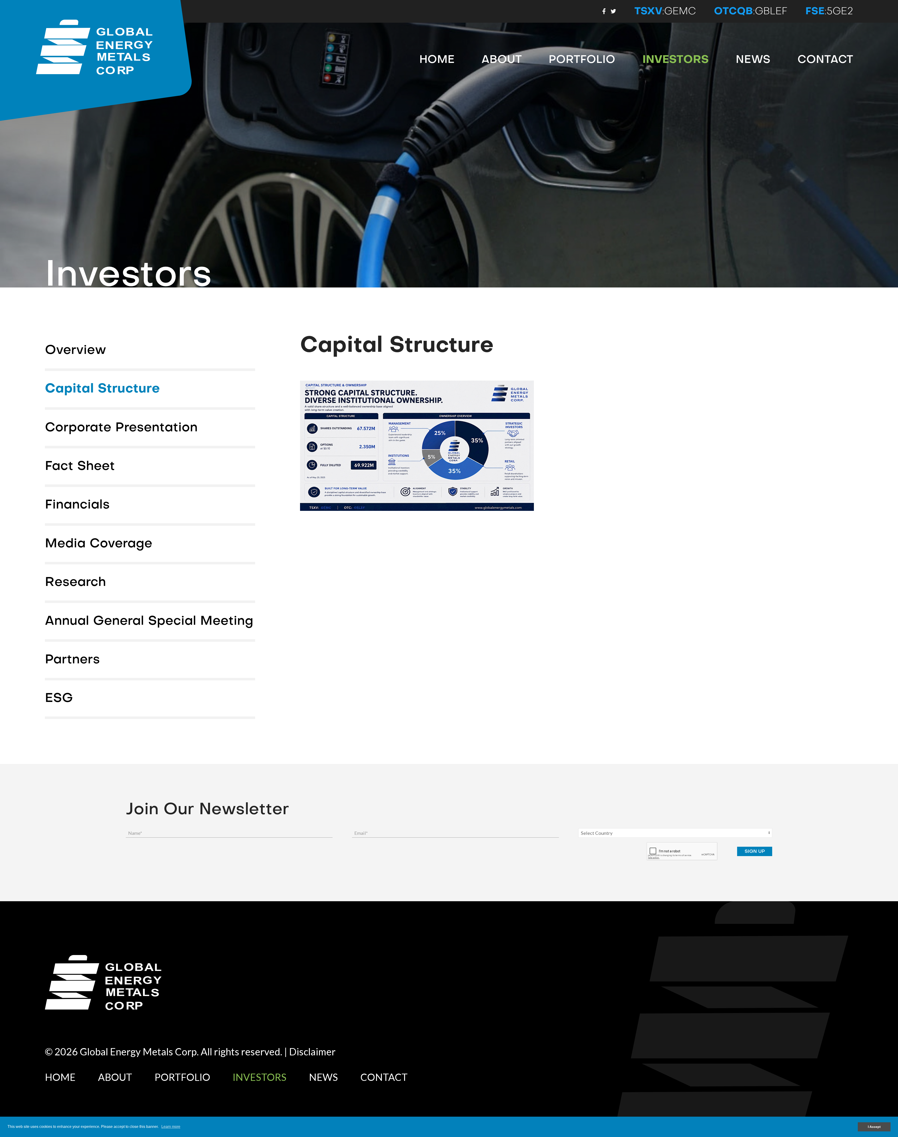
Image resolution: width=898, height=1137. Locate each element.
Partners (72, 659)
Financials (77, 504)
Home (437, 59)
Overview (75, 350)
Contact (825, 59)
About (502, 59)
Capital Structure (102, 388)
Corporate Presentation (121, 427)
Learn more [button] (170, 1127)
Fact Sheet (80, 466)
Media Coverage (98, 543)
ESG (59, 698)
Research (75, 582)
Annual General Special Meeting (149, 621)
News (753, 59)
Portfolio (582, 59)
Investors (675, 59)
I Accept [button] (874, 1127)
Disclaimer (312, 1051)
